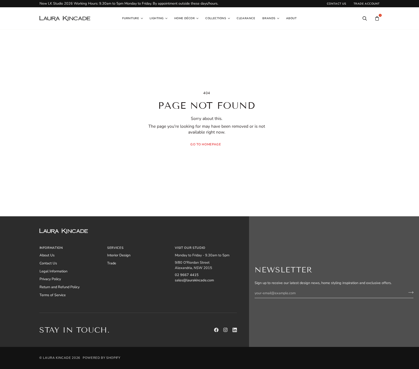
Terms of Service (53, 295)
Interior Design (118, 255)
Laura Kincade (57, 358)
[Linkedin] (235, 330)
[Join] (409, 292)
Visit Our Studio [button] (190, 248)
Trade (111, 263)
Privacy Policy (50, 279)
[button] (132, 18)
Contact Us (48, 263)
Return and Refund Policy (60, 287)
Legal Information (53, 271)
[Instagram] (225, 330)
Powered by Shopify (102, 358)
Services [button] (115, 248)
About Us (47, 255)
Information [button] (51, 248)
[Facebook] (216, 330)
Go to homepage (205, 144)
